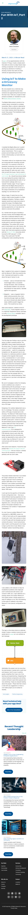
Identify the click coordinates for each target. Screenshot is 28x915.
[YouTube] (15, 896)
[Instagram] (8, 896)
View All (24, 733)
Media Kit (18, 884)
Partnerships (4, 868)
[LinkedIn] (12, 893)
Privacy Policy (14, 908)
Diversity (3, 888)
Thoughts (3, 886)
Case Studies (4, 870)
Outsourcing (18, 866)
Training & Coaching (20, 872)
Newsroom (22, 906)
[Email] (8, 893)
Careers (3, 884)
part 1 (4, 61)
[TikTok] (19, 896)
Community (18, 874)
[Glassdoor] (12, 896)
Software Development (21, 868)
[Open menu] (2, 2)
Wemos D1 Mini (11, 232)
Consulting (18, 870)
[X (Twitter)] (15, 893)
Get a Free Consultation (14, 710)
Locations (18, 882)
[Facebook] (19, 893)
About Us (3, 882)
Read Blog (8, 771)
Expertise (3, 866)
